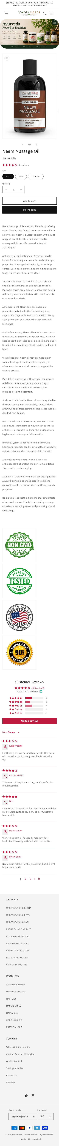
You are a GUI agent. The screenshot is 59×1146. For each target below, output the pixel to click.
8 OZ (21, 176)
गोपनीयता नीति (26, 1139)
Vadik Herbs (17, 1134)
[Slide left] (22, 144)
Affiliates (10, 1082)
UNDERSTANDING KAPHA (18, 908)
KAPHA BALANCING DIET (18, 929)
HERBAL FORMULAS (16, 991)
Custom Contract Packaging (20, 1054)
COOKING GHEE (14, 1020)
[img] (9, 741)
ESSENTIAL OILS (14, 1027)
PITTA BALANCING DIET (18, 936)
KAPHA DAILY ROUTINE (17, 950)
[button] (6, 13)
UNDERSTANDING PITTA (18, 915)
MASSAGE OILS (13, 1005)
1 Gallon (35, 176)
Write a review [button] (29, 721)
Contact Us (11, 1075)
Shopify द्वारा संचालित (29, 1134)
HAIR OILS (11, 998)
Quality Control (14, 1061)
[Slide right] (36, 144)
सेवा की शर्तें (37, 1139)
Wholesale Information (18, 1046)
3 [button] (30, 878)
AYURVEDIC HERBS (15, 984)
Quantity (6, 183)
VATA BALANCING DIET (17, 943)
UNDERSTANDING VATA (17, 922)
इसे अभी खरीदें (29, 209)
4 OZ (8, 176)
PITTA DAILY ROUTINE (17, 957)
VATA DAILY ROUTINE (16, 964)
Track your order (14, 1068)
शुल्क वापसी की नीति (46, 1134)
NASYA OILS (12, 1012)
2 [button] (25, 878)
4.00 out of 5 (37, 688)
